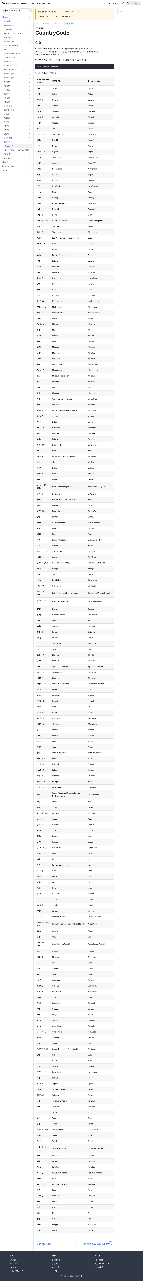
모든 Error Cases (10, 66)
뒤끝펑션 (7, 154)
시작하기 (24, 3)
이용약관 (98, 1260)
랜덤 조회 (7, 118)
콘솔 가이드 (32, 3)
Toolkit (5, 170)
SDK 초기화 (8, 37)
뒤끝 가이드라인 (9, 25)
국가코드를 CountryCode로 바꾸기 (18, 150)
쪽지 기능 (7, 130)
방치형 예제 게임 (9, 58)
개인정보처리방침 (101, 1264)
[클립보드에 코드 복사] (111, 66)
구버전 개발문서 (15, 1271)
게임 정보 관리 (9, 74)
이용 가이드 (14, 1264)
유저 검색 (7, 114)
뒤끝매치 (5, 162)
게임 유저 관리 (9, 78)
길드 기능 (7, 134)
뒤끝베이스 (6, 17)
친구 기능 (7, 122)
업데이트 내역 (8, 29)
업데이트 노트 (116, 3)
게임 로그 (7, 94)
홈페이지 (55, 1260)
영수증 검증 (8, 106)
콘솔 (53, 1264)
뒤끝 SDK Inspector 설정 (13, 33)
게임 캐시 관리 (9, 110)
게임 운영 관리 (9, 70)
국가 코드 (7, 142)
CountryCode (10, 146)
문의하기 (98, 1267)
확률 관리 (7, 102)
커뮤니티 (55, 1271)
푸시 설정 (7, 90)
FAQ (48, 3)
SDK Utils (7, 158)
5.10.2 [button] (106, 3)
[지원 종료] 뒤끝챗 (8, 166)
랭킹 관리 (7, 82)
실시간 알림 (8, 138)
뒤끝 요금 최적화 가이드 (12, 53)
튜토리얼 (7, 49)
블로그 (54, 1267)
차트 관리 (7, 98)
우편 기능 (7, 126)
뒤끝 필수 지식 (9, 41)
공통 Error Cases (10, 62)
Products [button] (40, 3)
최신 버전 (49, 16)
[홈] (37, 23)
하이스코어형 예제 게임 (12, 45)
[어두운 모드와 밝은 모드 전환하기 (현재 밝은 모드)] (123, 3)
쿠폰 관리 (7, 86)
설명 (120, 11)
